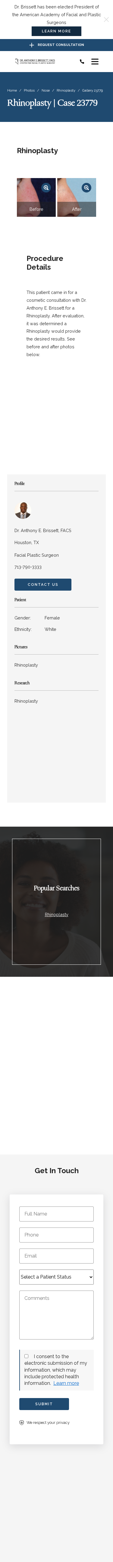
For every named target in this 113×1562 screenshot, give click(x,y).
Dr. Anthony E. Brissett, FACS (42, 530)
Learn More (56, 31)
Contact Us (43, 585)
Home (12, 90)
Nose (46, 90)
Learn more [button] (66, 1383)
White (35, 629)
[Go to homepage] (41, 61)
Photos (29, 90)
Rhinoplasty (66, 90)
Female (37, 617)
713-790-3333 (28, 566)
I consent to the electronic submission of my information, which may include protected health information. (55, 1370)
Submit (44, 1404)
